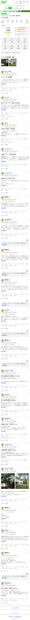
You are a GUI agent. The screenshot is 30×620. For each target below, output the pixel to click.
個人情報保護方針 (17, 616)
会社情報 (10, 616)
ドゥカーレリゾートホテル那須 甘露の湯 (10, 15)
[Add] (27, 14)
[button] (5, 62)
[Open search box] (2, 52)
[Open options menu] (28, 71)
